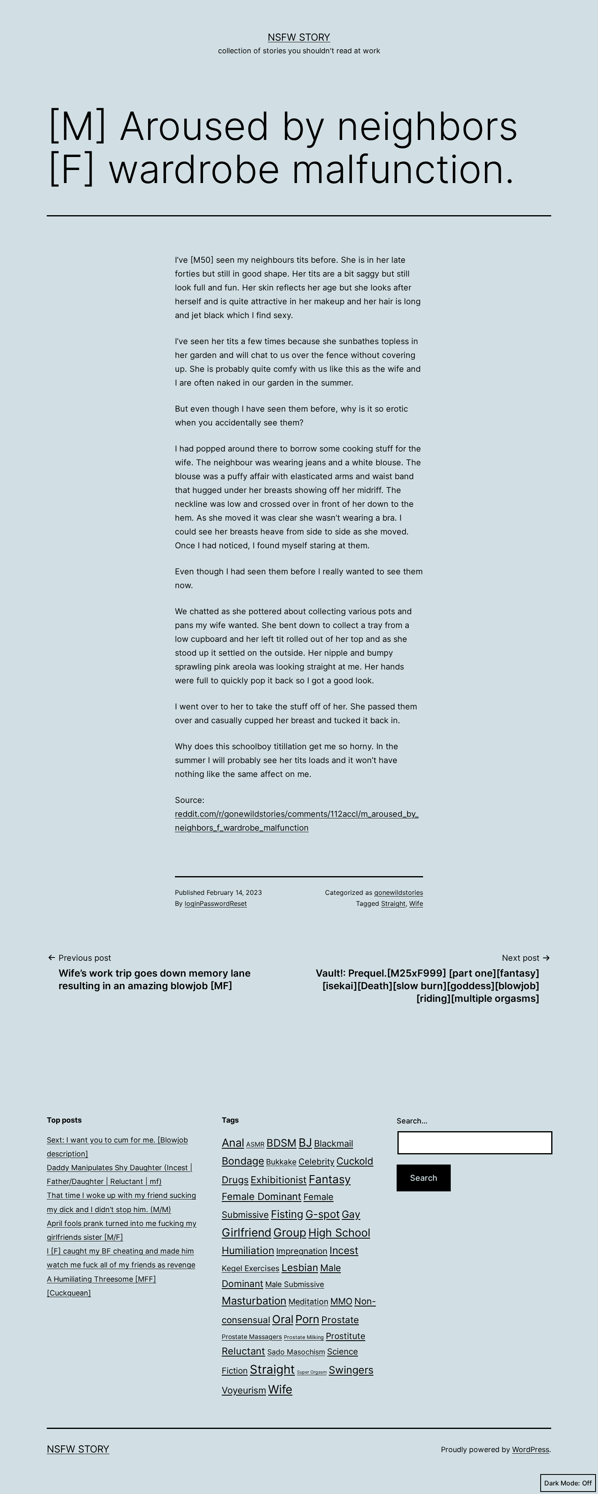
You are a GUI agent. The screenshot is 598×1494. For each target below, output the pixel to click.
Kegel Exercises (250, 1268)
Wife (416, 903)
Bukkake (281, 1162)
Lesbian (300, 1268)
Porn (307, 1319)
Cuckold (354, 1161)
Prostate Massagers (252, 1337)
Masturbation (254, 1300)
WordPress (530, 1449)
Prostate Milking (304, 1337)
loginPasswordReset (216, 903)
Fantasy (330, 1179)
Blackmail (333, 1143)
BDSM (281, 1142)
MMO (341, 1301)
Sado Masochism (296, 1352)
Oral (282, 1319)
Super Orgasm (312, 1372)
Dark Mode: (562, 1483)
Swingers (351, 1370)
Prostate (340, 1320)
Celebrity (316, 1161)
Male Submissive (294, 1284)
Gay (351, 1214)
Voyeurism (244, 1390)
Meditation (308, 1301)
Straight (393, 903)
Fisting (287, 1214)
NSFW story (299, 37)
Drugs (235, 1180)
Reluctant (243, 1351)
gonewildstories (398, 892)
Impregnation (301, 1251)
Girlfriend (246, 1232)
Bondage (243, 1161)
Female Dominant (261, 1196)
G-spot (323, 1214)
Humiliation (248, 1250)
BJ (305, 1142)
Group (289, 1232)
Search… (412, 1121)
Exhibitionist (279, 1180)
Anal (233, 1142)
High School (339, 1232)
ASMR (255, 1144)
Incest (344, 1250)
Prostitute (345, 1336)
